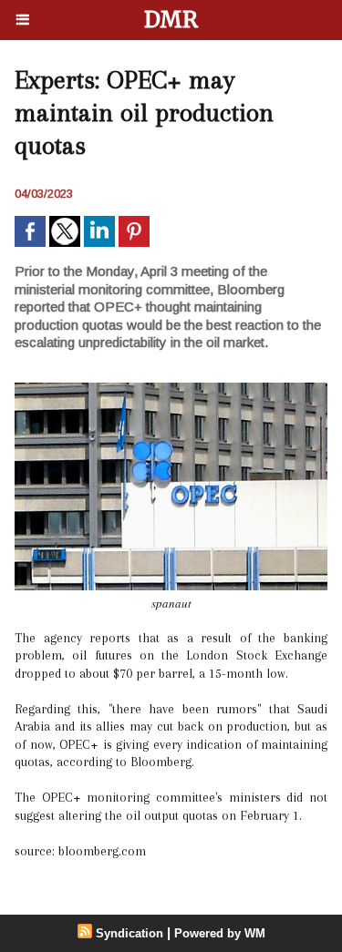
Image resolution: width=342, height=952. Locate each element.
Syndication (129, 933)
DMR (171, 19)
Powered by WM (219, 933)
